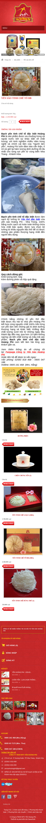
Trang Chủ (7, 810)
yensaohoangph (10, 768)
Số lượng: (4, 122)
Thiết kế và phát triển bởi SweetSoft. (23, 819)
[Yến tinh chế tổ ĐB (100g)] (23, 542)
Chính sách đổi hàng (20, 810)
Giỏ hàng (12, 645)
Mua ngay (26, 121)
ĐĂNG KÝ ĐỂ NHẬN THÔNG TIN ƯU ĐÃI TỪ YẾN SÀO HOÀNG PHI (23, 629)
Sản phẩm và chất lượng (8, 54)
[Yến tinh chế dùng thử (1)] (23, 583)
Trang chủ (7, 60)
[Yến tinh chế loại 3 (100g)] (23, 499)
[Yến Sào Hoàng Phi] (23, 13)
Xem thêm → (16, 675)
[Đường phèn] (23, 420)
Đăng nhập (11, 653)
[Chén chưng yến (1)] (23, 460)
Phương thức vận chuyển (17, 812)
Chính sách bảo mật (35, 812)
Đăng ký (10, 660)
